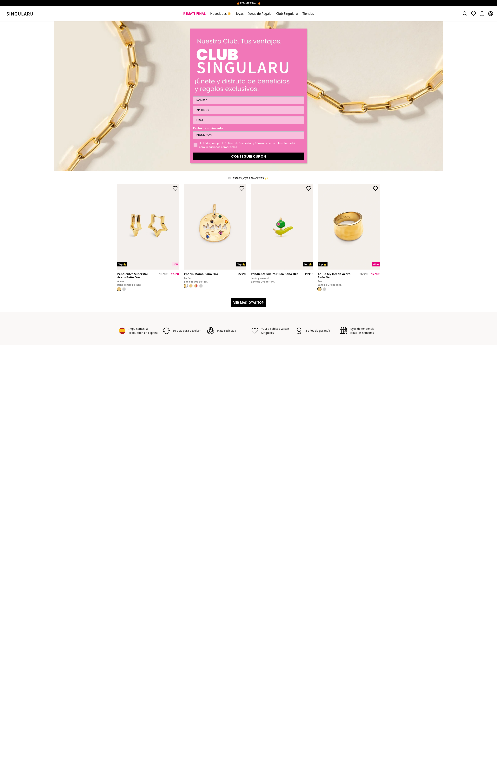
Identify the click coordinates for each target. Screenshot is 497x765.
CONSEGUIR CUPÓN (248, 156)
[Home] (19, 13)
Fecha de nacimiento (208, 128)
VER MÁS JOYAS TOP (248, 302)
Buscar (465, 13)
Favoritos (473, 13)
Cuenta (490, 13)
